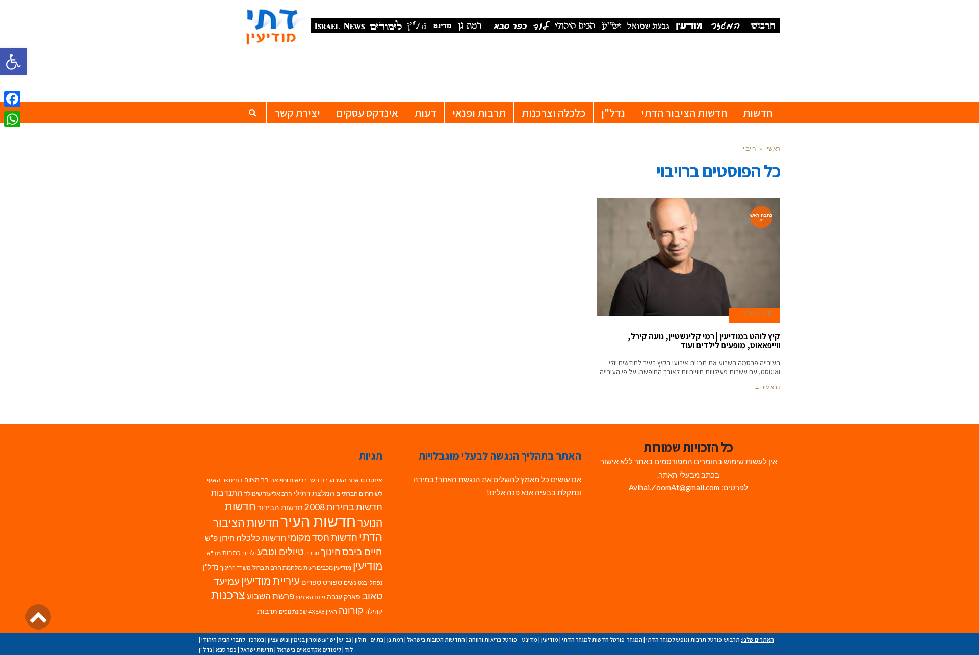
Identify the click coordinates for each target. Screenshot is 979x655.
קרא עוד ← (767, 387)
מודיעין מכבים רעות (327, 567)
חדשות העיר (318, 521)
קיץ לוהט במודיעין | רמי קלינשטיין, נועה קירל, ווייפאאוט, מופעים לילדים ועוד (704, 341)
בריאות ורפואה (288, 480)
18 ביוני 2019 (757, 313)
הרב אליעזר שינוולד (268, 493)
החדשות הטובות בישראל (436, 639)
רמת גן (395, 639)
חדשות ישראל (256, 649)
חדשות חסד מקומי (322, 537)
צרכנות (228, 595)
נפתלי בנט (370, 582)
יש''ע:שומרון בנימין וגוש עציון (302, 639)
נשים (350, 582)
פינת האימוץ (310, 597)
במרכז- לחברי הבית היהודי (232, 639)
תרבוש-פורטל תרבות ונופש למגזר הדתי (693, 639)
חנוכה (312, 552)
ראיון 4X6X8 (322, 611)
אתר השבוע (344, 480)
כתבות (231, 552)
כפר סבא (226, 649)
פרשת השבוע (270, 596)
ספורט (332, 582)
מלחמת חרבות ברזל (277, 567)
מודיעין (367, 565)
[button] (13, 61)
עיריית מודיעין (270, 580)
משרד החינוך (235, 567)
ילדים (249, 553)
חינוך (331, 551)
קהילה (373, 611)
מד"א (214, 553)
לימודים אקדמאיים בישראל (309, 649)
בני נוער (318, 480)
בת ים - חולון (369, 639)
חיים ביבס (362, 551)
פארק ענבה (343, 597)
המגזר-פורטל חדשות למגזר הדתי (602, 639)
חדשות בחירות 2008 (343, 507)
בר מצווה (256, 480)
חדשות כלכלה (261, 537)
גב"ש (345, 639)
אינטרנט (371, 480)
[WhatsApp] (12, 119)
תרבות (267, 611)
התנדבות (226, 492)
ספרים (311, 582)
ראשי (773, 148)
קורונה (351, 610)
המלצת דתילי (314, 493)
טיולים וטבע (280, 551)
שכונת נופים (293, 611)
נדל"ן (211, 566)
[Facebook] (12, 99)
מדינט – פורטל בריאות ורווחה (503, 639)
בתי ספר (232, 480)
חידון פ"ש (220, 537)
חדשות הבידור (280, 507)
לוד (349, 649)
